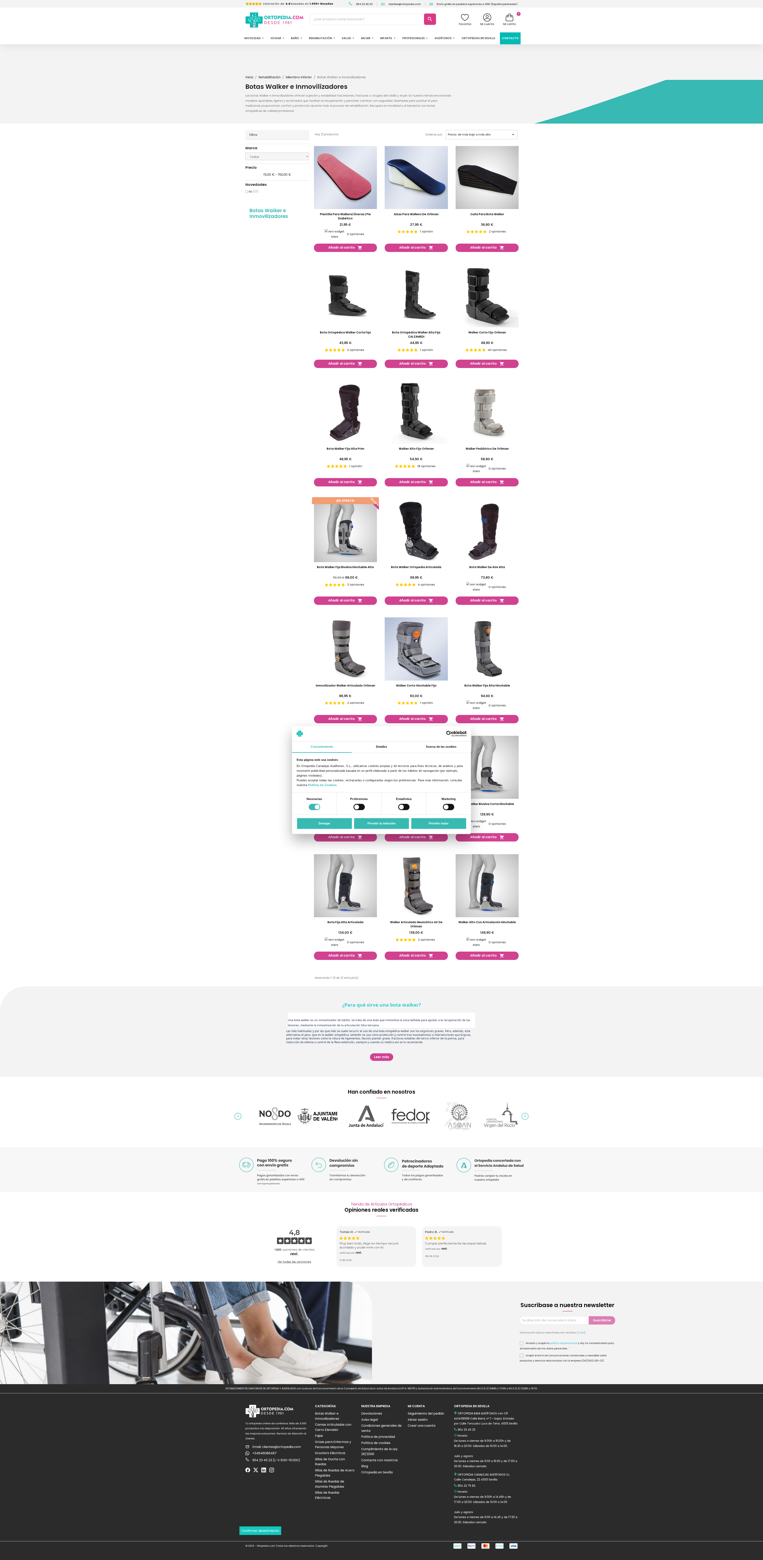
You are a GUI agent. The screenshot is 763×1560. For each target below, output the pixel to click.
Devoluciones (371, 1413)
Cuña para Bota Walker (487, 214)
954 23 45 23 (364, 4)
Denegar (324, 823)
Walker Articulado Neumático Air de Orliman (416, 924)
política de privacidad (563, 1343)
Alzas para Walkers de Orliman (416, 214)
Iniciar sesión (418, 1419)
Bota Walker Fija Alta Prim (345, 449)
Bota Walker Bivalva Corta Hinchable (487, 804)
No (254, 192)
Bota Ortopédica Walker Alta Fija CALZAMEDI (416, 334)
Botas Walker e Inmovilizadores (268, 213)
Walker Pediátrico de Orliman (487, 449)
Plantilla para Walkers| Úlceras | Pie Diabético (345, 216)
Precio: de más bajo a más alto (481, 134)
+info (581, 1332)
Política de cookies (375, 1443)
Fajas (319, 1435)
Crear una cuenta (421, 1425)
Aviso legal (369, 1419)
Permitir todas (438, 823)
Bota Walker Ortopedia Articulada (416, 567)
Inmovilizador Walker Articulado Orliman (345, 686)
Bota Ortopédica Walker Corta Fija (345, 332)
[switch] (448, 807)
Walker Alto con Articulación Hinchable (487, 922)
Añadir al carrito (345, 247)
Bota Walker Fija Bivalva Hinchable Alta (345, 567)
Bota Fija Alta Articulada (345, 922)
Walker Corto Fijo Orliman (487, 332)
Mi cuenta (487, 24)
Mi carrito (509, 24)
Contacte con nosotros (379, 1460)
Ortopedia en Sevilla (377, 1472)
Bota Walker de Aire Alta (487, 567)
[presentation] (237, 1116)
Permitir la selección (381, 823)
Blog (364, 1466)
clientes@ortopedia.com (404, 4)
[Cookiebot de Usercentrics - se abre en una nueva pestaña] (449, 734)
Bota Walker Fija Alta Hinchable (487, 686)
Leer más (381, 1057)
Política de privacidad (378, 1436)
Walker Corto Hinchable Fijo (416, 686)
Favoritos (465, 24)
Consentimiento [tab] (322, 747)
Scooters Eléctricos (330, 1453)
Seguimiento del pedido (426, 1413)
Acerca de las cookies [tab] (441, 747)
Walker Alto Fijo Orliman (416, 449)
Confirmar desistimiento (260, 1530)
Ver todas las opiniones (294, 1262)
